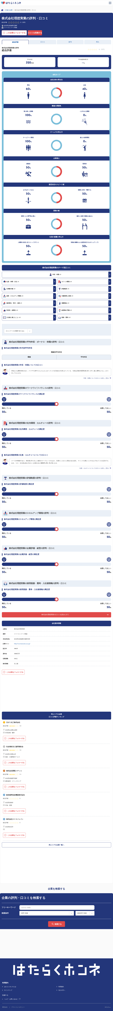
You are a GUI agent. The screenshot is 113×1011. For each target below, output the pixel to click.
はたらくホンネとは (10, 986)
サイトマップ (8, 990)
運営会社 (5, 1007)
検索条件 (5, 913)
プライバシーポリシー (18, 1007)
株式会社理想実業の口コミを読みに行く (55, 615)
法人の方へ (61, 990)
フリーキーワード (9, 907)
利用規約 (61, 986)
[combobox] (56, 907)
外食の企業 (8, 10)
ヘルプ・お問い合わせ (10, 999)
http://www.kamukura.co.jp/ (22, 643)
